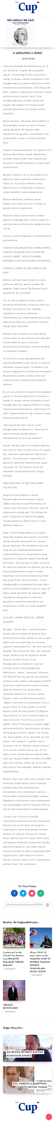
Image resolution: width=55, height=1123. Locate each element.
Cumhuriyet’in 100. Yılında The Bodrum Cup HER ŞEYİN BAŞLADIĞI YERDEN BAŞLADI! (13, 959)
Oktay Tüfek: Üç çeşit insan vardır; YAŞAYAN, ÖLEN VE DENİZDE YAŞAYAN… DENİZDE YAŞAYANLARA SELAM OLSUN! (40, 962)
